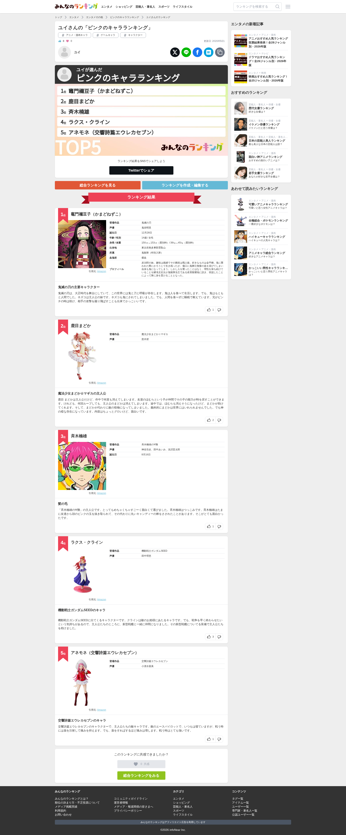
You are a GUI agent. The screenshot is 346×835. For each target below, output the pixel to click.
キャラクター (135, 35)
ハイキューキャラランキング (267, 236)
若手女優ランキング (261, 173)
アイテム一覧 (240, 802)
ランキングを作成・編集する (185, 185)
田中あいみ (160, 449)
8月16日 (146, 454)
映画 (263, 72)
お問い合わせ (63, 814)
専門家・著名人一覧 (244, 810)
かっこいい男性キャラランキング (270, 268)
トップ (58, 17)
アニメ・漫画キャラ (76, 35)
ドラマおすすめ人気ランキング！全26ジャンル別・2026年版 (267, 61)
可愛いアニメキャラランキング (268, 204)
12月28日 (147, 232)
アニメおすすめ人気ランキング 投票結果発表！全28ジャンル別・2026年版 (268, 42)
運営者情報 (121, 802)
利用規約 (60, 810)
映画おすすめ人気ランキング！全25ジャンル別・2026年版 (268, 78)
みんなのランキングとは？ (72, 798)
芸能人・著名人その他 (281, 137)
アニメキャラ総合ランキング (267, 253)
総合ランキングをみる (141, 776)
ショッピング (124, 6)
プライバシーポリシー (128, 810)
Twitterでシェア (141, 170)
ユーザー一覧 (240, 806)
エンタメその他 (94, 17)
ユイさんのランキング (158, 17)
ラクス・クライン (87, 542)
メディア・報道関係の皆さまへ (133, 806)
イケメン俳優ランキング (264, 124)
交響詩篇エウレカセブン (155, 661)
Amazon (101, 271)
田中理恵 (146, 555)
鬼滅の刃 (146, 222)
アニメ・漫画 (268, 34)
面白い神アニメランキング (265, 156)
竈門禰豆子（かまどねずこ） (97, 214)
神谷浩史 (146, 449)
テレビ (265, 53)
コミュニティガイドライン (131, 798)
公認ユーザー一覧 (243, 814)
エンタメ (106, 6)
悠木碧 (145, 339)
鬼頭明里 (146, 227)
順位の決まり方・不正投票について (77, 802)
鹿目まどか (81, 325)
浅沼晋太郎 (174, 449)
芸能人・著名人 (145, 6)
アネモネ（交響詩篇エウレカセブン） (105, 652)
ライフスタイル (182, 6)
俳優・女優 (275, 104)
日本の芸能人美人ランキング (267, 140)
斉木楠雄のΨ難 (150, 444)
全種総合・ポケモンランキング (268, 220)
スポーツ (164, 6)
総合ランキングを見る (98, 185)
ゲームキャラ (107, 35)
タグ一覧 (237, 798)
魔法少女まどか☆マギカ (155, 334)
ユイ (77, 52)
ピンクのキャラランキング (124, 17)
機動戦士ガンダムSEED (154, 550)
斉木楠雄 (79, 436)
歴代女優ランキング (261, 108)
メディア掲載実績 (66, 806)
